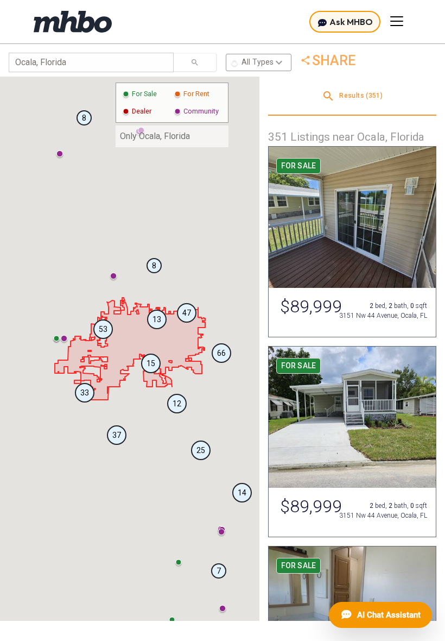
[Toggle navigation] (396, 21)
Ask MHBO (350, 21)
